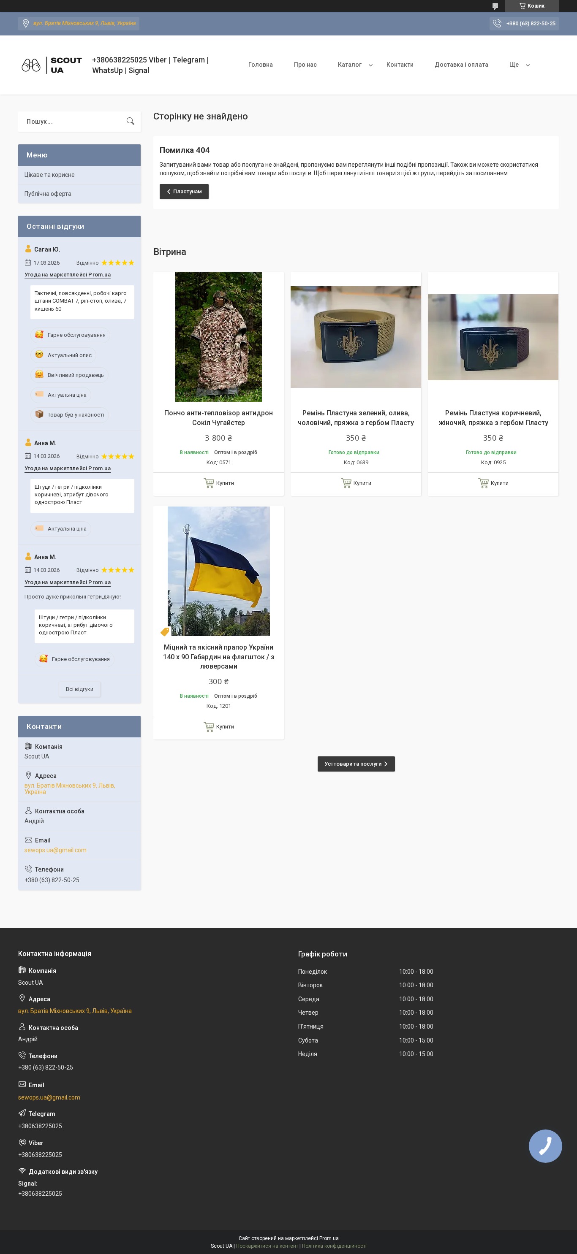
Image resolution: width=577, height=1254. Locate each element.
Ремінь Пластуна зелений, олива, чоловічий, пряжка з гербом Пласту (356, 417)
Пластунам (187, 191)
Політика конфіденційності (334, 1246)
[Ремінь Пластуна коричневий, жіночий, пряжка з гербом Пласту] (493, 337)
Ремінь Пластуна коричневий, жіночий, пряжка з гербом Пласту (493, 417)
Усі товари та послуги (352, 764)
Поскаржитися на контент (267, 1246)
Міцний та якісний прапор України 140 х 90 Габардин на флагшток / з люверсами (219, 656)
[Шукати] (130, 121)
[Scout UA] (52, 65)
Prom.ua (329, 1238)
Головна (260, 64)
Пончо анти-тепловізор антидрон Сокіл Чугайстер (218, 417)
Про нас (305, 64)
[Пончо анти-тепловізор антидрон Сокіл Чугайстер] (218, 337)
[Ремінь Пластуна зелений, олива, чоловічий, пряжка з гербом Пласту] (356, 337)
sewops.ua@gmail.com (55, 850)
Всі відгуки (79, 689)
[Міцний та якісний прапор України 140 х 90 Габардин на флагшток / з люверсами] (218, 571)
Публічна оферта (47, 193)
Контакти (400, 64)
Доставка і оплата (461, 64)
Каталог (350, 64)
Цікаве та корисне (49, 174)
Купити (225, 483)
